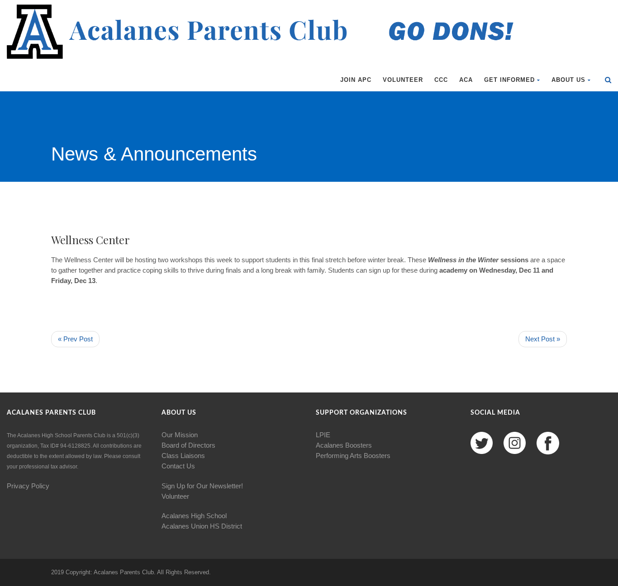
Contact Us (178, 466)
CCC (441, 79)
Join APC (355, 79)
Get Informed (509, 79)
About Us (568, 79)
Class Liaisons (183, 455)
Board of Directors (188, 445)
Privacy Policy (28, 486)
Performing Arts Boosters (353, 455)
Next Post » (542, 339)
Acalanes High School (194, 516)
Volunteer (403, 79)
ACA (466, 79)
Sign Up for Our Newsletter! (202, 486)
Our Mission (180, 435)
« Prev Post (75, 339)
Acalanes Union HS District (202, 526)
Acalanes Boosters (344, 445)
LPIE (323, 435)
